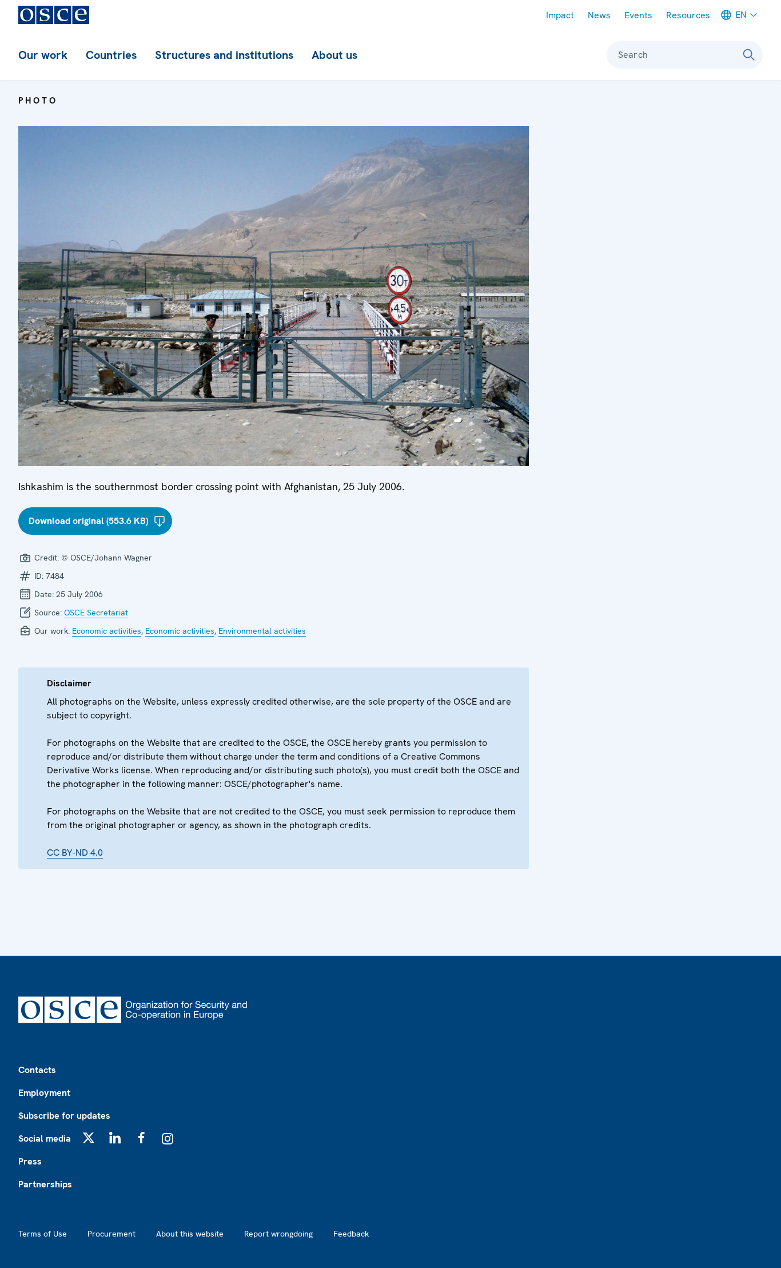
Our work (42, 54)
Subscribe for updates (64, 1116)
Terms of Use (42, 1234)
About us (334, 54)
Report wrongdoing (278, 1234)
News (599, 15)
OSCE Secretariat (96, 612)
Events (638, 15)
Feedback (351, 1234)
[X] (88, 1137)
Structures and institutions (224, 54)
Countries (111, 54)
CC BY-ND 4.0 (75, 852)
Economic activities (106, 631)
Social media (44, 1138)
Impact (560, 15)
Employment (44, 1093)
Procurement (111, 1234)
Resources (688, 15)
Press (30, 1161)
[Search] (749, 55)
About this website (190, 1234)
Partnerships (45, 1184)
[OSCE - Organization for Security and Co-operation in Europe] (53, 15)
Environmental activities (262, 631)
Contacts (37, 1070)
